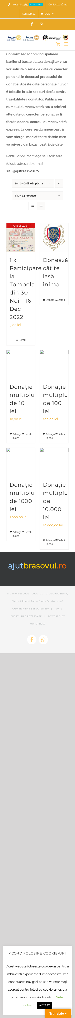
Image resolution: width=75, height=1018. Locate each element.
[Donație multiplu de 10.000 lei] (54, 462)
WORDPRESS (37, 623)
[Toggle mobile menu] (66, 44)
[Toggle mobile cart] (58, 44)
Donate (50, 299)
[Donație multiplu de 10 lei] (20, 364)
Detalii (22, 340)
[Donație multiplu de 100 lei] (54, 364)
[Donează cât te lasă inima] (54, 237)
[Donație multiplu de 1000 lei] (20, 462)
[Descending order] (59, 183)
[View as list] (41, 206)
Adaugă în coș (16, 436)
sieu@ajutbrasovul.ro (22, 171)
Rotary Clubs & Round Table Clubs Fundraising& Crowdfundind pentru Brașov (40, 601)
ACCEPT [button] (44, 1005)
